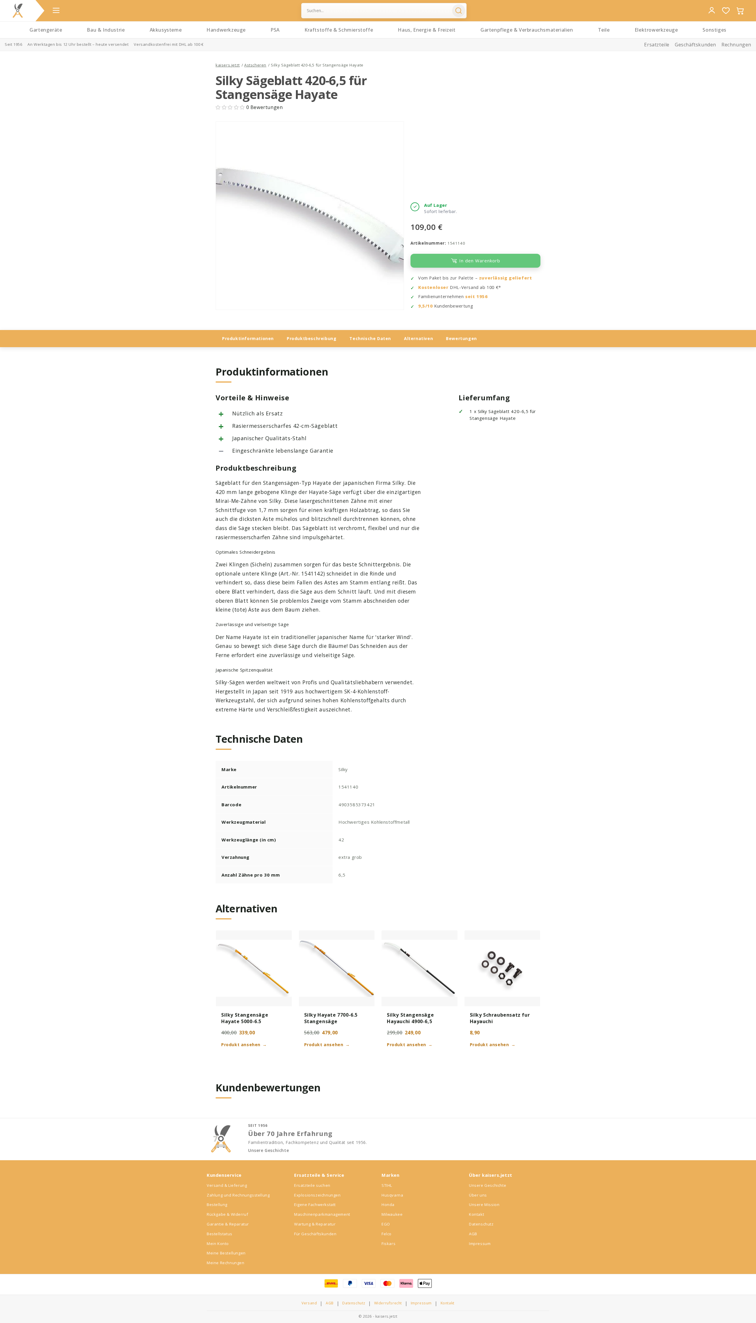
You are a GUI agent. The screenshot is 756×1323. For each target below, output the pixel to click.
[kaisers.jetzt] (17, 10)
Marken (391, 1175)
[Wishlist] (725, 10)
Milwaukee (392, 1214)
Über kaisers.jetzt (490, 1175)
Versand (309, 1303)
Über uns (478, 1195)
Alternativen (418, 338)
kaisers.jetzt (228, 65)
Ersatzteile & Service (319, 1175)
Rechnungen (736, 44)
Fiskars (388, 1243)
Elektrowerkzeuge (656, 30)
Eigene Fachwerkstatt (315, 1204)
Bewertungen (461, 338)
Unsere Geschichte (268, 1150)
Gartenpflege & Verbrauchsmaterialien (526, 30)
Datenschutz (481, 1224)
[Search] (458, 10)
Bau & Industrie (106, 30)
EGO (386, 1224)
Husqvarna (392, 1195)
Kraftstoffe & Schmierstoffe (338, 30)
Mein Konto (218, 1243)
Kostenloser (433, 287)
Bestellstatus (219, 1233)
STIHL (387, 1185)
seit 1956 (476, 296)
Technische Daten (370, 338)
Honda (388, 1204)
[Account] (711, 10)
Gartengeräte (46, 30)
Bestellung (217, 1204)
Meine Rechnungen (226, 1262)
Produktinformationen (248, 338)
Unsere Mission (484, 1204)
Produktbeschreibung (311, 338)
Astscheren (255, 65)
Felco (387, 1233)
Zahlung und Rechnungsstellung (238, 1195)
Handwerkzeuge (226, 30)
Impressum (480, 1243)
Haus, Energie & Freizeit (426, 30)
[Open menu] (56, 10)
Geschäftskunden (695, 44)
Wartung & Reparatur (314, 1224)
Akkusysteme (166, 30)
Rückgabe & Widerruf (227, 1214)
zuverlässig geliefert (505, 278)
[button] (231, 107)
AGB (473, 1233)
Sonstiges (714, 30)
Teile (604, 30)
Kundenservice (224, 1175)
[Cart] (740, 10)
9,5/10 (425, 306)
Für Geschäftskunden (315, 1233)
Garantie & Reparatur (228, 1224)
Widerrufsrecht (388, 1303)
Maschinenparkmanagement (322, 1214)
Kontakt (476, 1214)
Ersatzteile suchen (312, 1185)
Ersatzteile (656, 44)
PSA (275, 30)
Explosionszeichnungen (317, 1195)
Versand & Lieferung (227, 1185)
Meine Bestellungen (226, 1253)
